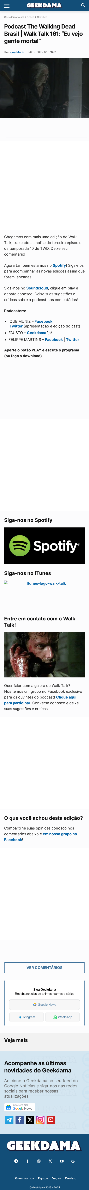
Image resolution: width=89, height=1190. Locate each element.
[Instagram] (38, 1161)
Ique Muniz (17, 52)
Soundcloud (37, 288)
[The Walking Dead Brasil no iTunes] (44, 595)
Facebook (43, 321)
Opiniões (42, 17)
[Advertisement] (44, 185)
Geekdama (36, 333)
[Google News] (73, 1161)
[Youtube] (61, 1161)
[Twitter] (50, 1161)
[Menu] (7, 5)
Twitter (16, 326)
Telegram (29, 1017)
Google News (47, 1004)
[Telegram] (53, 128)
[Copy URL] (63, 128)
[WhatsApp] (44, 128)
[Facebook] (27, 1161)
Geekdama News (14, 17)
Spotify (59, 265)
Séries (30, 17)
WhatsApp (65, 1017)
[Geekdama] (44, 6)
